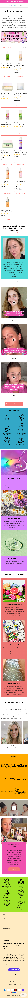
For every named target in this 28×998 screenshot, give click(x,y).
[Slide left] (10, 281)
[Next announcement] (25, 1)
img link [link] (14, 238)
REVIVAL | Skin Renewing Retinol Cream (5, 95)
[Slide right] (17, 281)
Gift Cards (5, 925)
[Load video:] (14, 808)
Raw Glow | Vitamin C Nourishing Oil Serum (7, 64)
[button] (3, 5)
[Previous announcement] (2, 1)
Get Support (14, 869)
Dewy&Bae (11, 995)
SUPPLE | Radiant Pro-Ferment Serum (19, 182)
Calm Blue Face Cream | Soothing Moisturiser (20, 94)
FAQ (4, 918)
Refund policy (6, 928)
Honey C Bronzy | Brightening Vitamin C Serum (20, 65)
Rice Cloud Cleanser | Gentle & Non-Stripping (20, 151)
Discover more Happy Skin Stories (14, 232)
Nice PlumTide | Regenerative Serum (6, 123)
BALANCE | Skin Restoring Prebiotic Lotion (6, 152)
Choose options (7, 105)
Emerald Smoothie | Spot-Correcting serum (20, 123)
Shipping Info (6, 921)
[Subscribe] (23, 964)
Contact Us (6, 935)
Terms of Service (7, 931)
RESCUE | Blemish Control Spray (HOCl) (6, 211)
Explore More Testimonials (14, 404)
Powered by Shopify (18, 995)
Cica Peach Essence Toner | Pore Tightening (7, 182)
